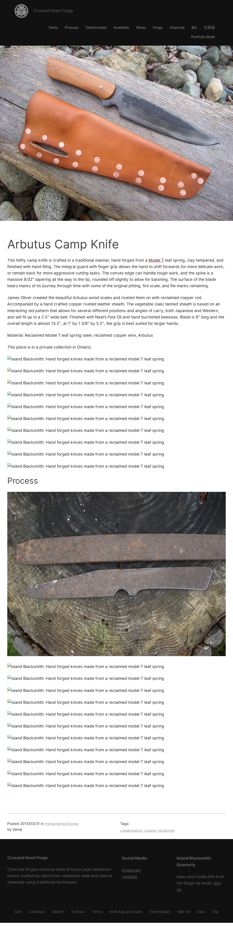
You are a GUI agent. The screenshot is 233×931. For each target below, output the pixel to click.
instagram (131, 870)
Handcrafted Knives (62, 823)
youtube (129, 876)
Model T (156, 260)
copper (150, 830)
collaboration (131, 830)
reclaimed (166, 830)
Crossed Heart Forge (53, 10)
